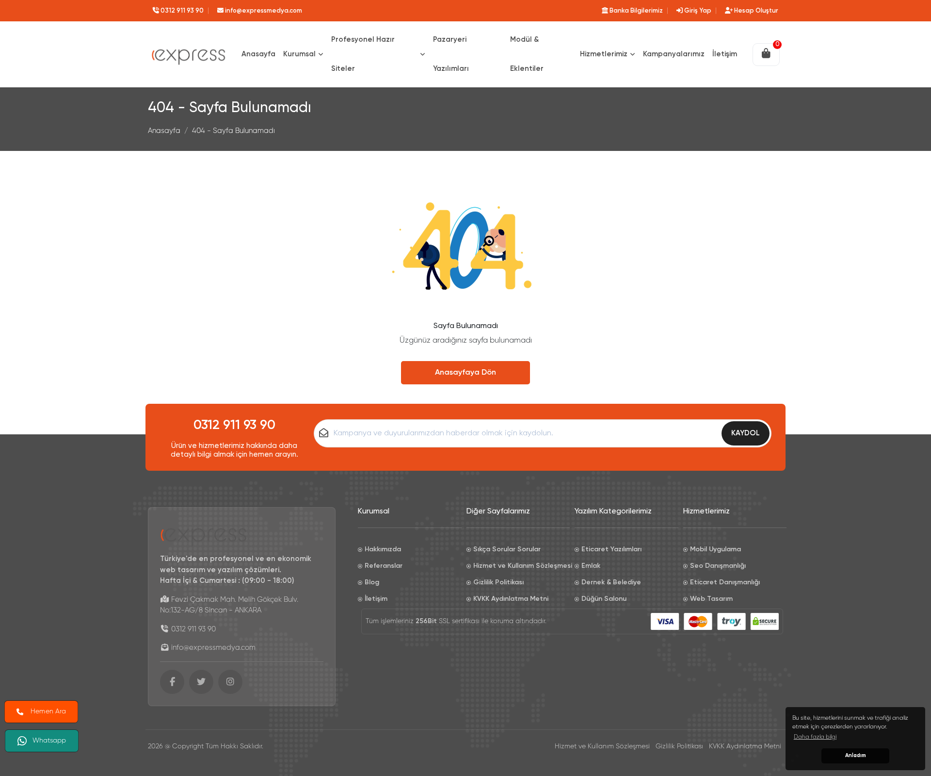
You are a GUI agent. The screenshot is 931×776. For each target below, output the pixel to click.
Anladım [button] (855, 755)
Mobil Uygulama (715, 549)
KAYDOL (745, 433)
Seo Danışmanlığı (718, 565)
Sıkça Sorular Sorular (507, 549)
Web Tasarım (711, 598)
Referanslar (383, 565)
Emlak (590, 565)
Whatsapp (50, 740)
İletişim (376, 598)
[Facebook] (172, 682)
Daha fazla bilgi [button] (815, 737)
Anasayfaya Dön (465, 373)
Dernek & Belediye (611, 582)
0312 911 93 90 (234, 425)
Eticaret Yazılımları (611, 549)
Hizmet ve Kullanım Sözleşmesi (521, 565)
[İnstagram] (230, 682)
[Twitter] (201, 682)
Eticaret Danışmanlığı (725, 582)
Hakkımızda (383, 549)
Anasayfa (164, 130)
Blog (372, 582)
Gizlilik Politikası (498, 582)
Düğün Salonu (603, 598)
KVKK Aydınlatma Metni (510, 598)
